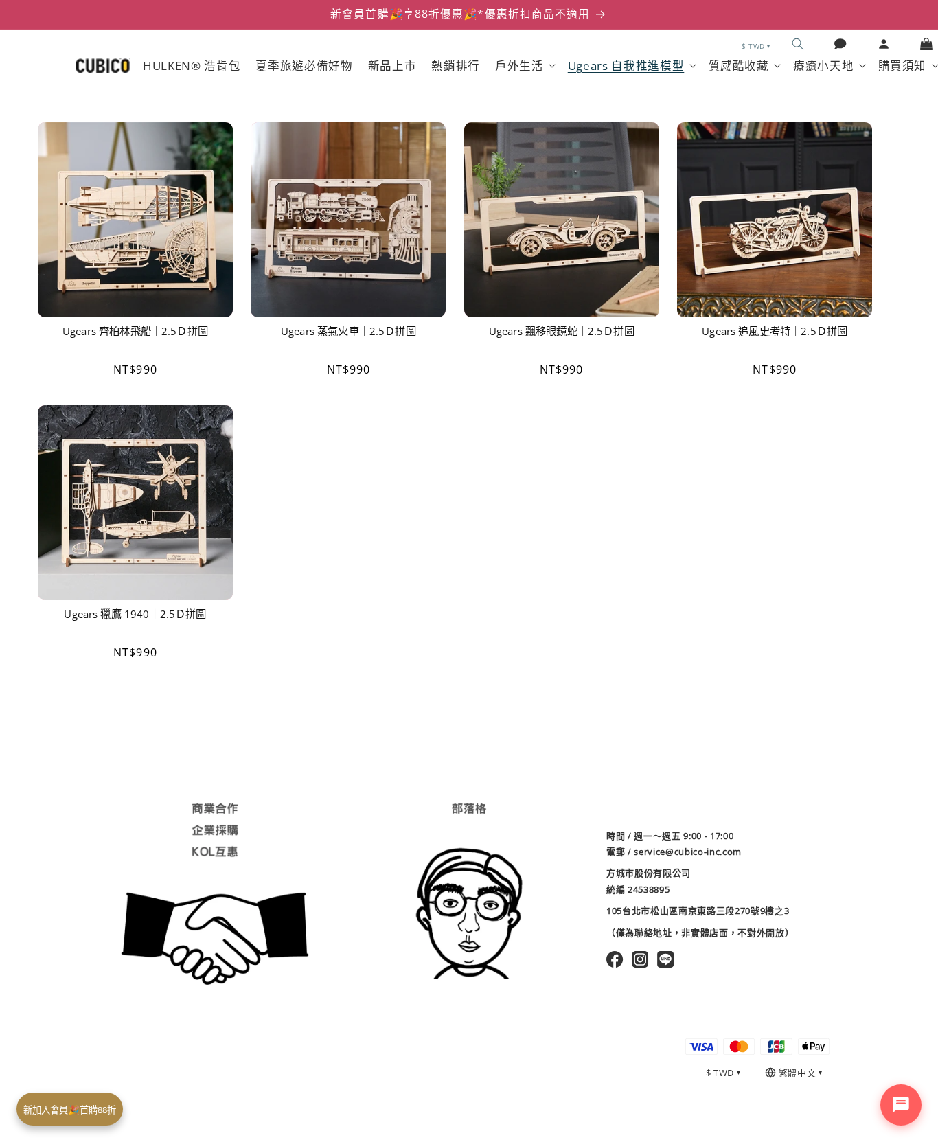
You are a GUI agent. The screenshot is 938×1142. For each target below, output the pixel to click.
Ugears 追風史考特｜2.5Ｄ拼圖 (774, 331)
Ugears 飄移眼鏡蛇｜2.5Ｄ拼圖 (561, 331)
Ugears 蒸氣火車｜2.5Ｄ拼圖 (348, 331)
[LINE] (665, 959)
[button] (797, 43)
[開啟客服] (901, 1105)
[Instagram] (640, 959)
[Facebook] (615, 959)
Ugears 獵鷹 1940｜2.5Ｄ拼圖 (135, 614)
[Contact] (840, 43)
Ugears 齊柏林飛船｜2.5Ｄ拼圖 (135, 331)
